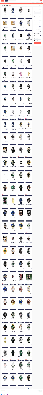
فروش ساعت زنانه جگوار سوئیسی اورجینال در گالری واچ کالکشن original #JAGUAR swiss (13, 15)
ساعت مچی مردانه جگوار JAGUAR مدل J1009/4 (28, 242)
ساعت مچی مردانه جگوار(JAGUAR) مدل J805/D (5, 357)
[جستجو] (8, 0)
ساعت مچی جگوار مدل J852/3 (29, 318)
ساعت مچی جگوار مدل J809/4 (13, 318)
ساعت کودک (40, 26)
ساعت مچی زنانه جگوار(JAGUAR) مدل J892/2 (5, 369)
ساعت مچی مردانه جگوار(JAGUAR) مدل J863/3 (13, 230)
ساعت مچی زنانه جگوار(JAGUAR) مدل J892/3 (21, 27)
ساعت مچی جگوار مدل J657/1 (5, 204)
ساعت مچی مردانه (39, 22)
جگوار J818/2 (15, 204)
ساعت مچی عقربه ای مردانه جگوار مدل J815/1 (13, 166)
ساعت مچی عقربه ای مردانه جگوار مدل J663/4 (5, 268)
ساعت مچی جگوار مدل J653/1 (29, 280)
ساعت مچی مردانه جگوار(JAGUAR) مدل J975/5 (21, 357)
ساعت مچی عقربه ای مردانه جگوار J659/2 (21, 268)
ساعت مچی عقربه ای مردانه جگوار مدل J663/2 (13, 357)
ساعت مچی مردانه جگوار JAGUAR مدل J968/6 (5, 230)
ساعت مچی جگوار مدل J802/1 (13, 369)
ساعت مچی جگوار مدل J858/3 (29, 166)
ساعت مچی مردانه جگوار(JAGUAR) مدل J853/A (5, 255)
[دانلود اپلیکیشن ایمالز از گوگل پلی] (4, 394)
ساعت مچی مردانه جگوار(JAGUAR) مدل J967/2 (13, 255)
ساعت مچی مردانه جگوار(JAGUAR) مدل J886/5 (5, 293)
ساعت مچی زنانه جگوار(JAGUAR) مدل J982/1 (28, 293)
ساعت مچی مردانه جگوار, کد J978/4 (21, 318)
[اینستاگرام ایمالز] (7, 394)
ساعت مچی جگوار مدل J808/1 (21, 331)
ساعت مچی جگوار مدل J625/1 (5, 153)
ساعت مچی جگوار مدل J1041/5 (21, 242)
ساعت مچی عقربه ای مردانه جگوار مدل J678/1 (21, 344)
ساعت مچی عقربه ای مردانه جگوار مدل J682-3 (28, 344)
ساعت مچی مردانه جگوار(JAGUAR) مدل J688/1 (29, 14)
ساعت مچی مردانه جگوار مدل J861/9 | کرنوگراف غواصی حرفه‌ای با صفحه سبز (5, 179)
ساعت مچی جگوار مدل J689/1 (29, 153)
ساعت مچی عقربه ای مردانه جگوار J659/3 (13, 242)
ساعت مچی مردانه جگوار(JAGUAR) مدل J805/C (29, 369)
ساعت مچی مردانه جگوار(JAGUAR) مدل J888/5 (21, 369)
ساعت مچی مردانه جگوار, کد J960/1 (5, 280)
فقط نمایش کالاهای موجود (38, 29)
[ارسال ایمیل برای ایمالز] (5, 394)
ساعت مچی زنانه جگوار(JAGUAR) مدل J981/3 (21, 293)
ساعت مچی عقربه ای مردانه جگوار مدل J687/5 (28, 357)
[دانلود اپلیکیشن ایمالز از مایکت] (1, 394)
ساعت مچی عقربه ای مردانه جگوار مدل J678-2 (13, 154)
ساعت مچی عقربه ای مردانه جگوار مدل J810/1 (5, 166)
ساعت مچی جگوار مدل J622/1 (5, 242)
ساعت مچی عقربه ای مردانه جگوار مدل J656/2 (21, 255)
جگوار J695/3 (31, 331)
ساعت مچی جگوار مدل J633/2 (21, 280)
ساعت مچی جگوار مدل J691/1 (5, 331)
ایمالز (40, 2)
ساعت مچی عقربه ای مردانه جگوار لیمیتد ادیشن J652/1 (5, 141)
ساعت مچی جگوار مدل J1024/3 (21, 153)
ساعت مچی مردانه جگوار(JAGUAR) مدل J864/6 (13, 331)
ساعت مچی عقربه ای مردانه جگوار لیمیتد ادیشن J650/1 (21, 166)
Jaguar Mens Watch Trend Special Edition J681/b (29, 204)
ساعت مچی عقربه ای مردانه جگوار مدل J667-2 (21, 179)
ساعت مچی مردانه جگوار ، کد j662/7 (21, 204)
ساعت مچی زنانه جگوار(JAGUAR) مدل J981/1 (13, 293)
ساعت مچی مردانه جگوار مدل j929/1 (5, 318)
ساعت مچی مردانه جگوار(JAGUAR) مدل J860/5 (13, 217)
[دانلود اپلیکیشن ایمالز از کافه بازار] (3, 394)
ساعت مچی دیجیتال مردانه (39, 23)
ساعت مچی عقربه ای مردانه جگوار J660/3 (29, 268)
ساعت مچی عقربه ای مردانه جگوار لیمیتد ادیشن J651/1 (13, 280)
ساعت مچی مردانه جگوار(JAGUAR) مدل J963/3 (13, 179)
